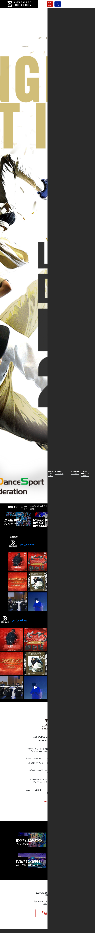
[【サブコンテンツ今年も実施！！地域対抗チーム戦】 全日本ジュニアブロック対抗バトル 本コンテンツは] (37, 561)
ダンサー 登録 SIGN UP (50, 4)
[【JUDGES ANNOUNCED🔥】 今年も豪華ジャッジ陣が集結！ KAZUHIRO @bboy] (17, 561)
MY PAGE (57, 5)
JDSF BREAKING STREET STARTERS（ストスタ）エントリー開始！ (46, 507)
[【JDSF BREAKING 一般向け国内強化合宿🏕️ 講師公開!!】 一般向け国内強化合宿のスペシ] (37, 581)
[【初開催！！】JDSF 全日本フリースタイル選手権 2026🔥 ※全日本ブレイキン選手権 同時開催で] (17, 581)
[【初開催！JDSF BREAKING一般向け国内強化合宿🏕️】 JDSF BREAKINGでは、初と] (17, 601)
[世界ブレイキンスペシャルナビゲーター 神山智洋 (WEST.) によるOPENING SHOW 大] (37, 601)
